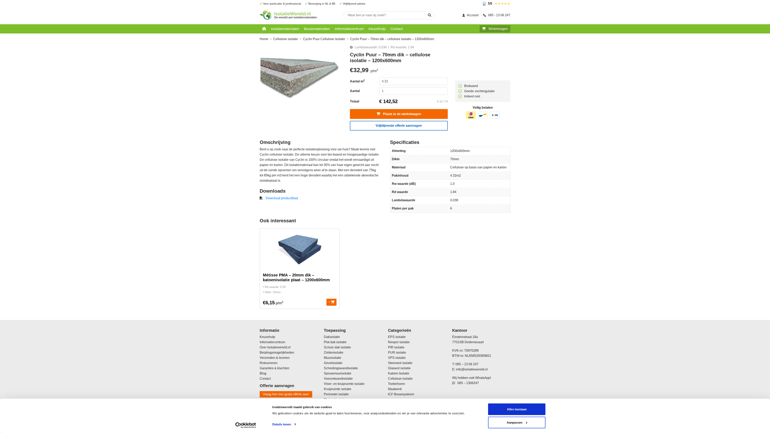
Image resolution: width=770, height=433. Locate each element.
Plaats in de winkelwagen (401, 114)
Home (264, 39)
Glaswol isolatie (399, 368)
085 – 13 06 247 (466, 364)
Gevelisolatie (333, 363)
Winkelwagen (498, 28)
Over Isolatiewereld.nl (275, 347)
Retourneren (269, 363)
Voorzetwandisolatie (338, 378)
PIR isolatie (396, 347)
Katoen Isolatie (398, 373)
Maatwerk (395, 389)
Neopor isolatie (399, 342)
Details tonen (281, 424)
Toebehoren (396, 383)
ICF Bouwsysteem (401, 394)
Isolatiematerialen (285, 29)
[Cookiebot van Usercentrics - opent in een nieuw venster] (245, 425)
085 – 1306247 (467, 383)
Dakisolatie (332, 337)
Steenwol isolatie (400, 363)
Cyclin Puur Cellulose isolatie (324, 39)
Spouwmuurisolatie (337, 373)
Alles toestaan (517, 409)
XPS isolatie (397, 357)
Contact (396, 29)
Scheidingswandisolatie (341, 368)
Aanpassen (514, 422)
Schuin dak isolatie (337, 347)
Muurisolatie (332, 357)
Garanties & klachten (274, 368)
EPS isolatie (397, 337)
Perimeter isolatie (336, 394)
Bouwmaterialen (317, 29)
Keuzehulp (377, 29)
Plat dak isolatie (335, 342)
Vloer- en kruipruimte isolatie (344, 383)
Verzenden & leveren (275, 357)
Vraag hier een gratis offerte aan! (286, 394)
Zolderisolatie (333, 352)
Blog (263, 373)
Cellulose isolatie (285, 39)
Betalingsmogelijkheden (277, 352)
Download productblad (282, 198)
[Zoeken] (429, 15)
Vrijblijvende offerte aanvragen (399, 125)
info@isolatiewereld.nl (472, 369)
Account (472, 15)
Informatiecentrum (349, 29)
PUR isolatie (397, 352)
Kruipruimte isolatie (337, 389)
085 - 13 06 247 (499, 15)
